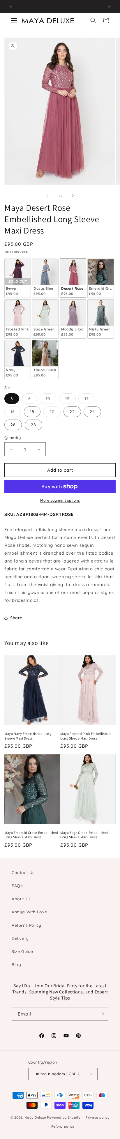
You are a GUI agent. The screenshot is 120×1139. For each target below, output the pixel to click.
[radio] (17, 278)
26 (13, 424)
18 (32, 411)
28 (33, 424)
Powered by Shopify (63, 1117)
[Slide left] (47, 195)
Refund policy (62, 1126)
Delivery (20, 938)
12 (70, 400)
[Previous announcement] (10, 6)
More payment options (60, 500)
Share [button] (16, 617)
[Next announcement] (109, 6)
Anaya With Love (29, 912)
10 (51, 400)
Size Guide (22, 951)
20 (55, 413)
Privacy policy (98, 1117)
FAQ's (18, 885)
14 (89, 400)
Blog (16, 964)
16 (15, 413)
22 (72, 411)
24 (92, 411)
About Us (21, 898)
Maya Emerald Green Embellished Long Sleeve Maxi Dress (31, 834)
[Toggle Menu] (14, 20)
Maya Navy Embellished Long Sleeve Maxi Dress (28, 735)
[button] (93, 20)
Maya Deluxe (35, 1117)
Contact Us (23, 872)
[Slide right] (72, 195)
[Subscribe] (101, 1014)
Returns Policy (26, 925)
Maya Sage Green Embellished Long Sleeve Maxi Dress (84, 834)
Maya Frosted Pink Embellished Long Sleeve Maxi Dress (85, 735)
